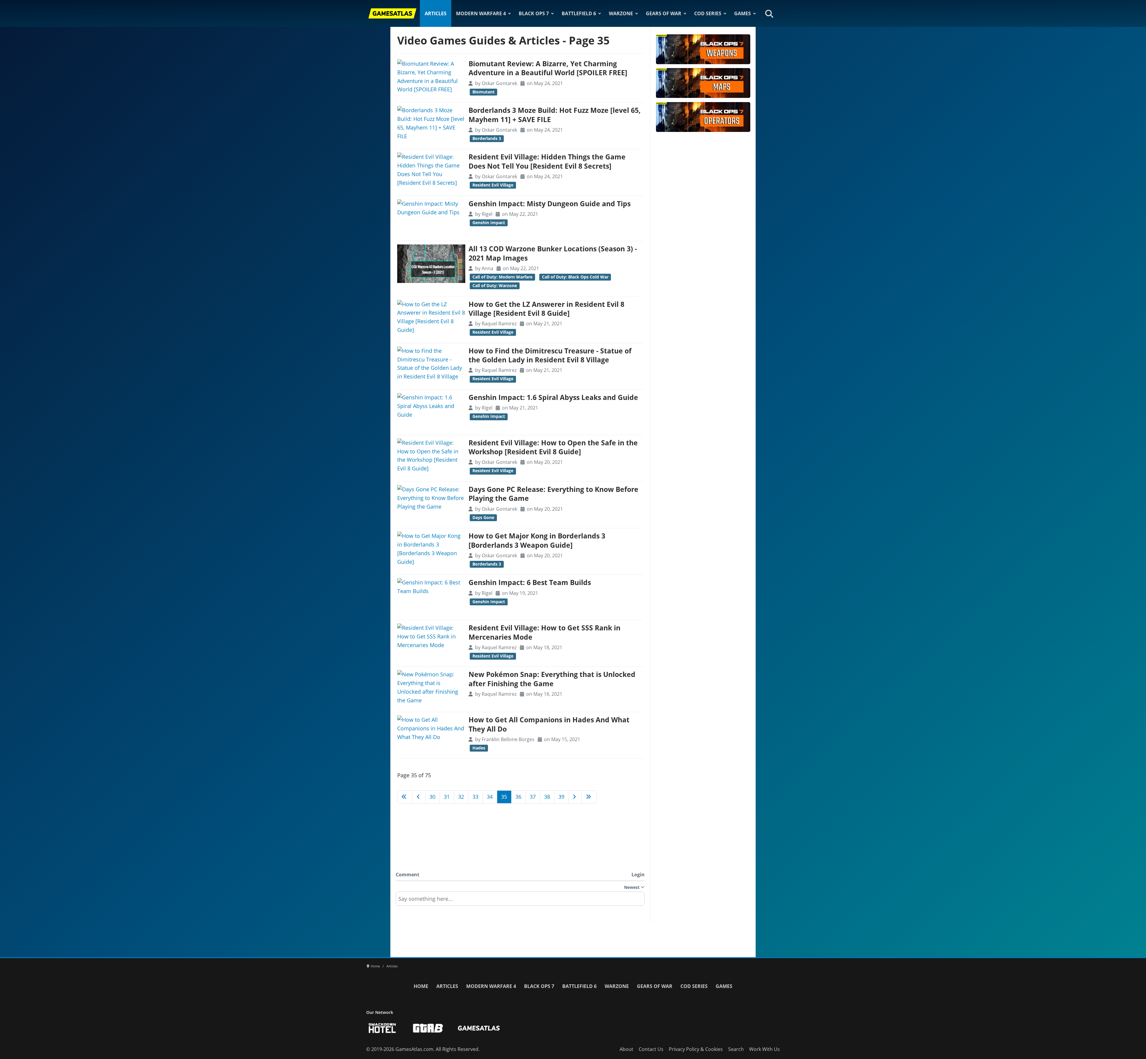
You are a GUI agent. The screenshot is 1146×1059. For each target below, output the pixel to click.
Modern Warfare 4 (481, 13)
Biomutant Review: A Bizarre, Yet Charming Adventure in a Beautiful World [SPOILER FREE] (548, 68)
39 (561, 796)
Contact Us (651, 1049)
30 (432, 796)
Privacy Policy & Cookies (696, 1049)
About (626, 1049)
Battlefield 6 (579, 13)
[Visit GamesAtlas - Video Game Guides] (479, 1028)
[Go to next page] (575, 797)
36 (518, 796)
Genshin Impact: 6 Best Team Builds (530, 582)
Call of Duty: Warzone (494, 285)
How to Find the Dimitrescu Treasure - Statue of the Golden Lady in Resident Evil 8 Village (550, 355)
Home (421, 986)
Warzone (621, 13)
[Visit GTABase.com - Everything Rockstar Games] (428, 1028)
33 (475, 796)
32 (461, 796)
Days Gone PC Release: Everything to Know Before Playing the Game (553, 494)
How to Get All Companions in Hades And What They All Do (549, 724)
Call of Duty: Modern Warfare (502, 277)
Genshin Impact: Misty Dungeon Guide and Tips (550, 203)
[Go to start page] (405, 797)
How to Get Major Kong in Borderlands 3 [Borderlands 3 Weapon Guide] (537, 540)
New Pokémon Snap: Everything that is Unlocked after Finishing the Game (552, 679)
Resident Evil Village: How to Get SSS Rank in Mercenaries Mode (544, 632)
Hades (478, 748)
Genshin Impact (488, 222)
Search (736, 1049)
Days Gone (483, 517)
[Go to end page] (589, 797)
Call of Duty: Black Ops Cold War (575, 277)
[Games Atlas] (392, 13)
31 (447, 796)
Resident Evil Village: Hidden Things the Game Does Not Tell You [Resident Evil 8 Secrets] (547, 161)
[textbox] (520, 900)
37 (533, 796)
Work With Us (764, 1049)
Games (742, 13)
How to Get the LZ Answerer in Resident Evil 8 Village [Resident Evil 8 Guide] (546, 309)
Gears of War (663, 13)
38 (547, 796)
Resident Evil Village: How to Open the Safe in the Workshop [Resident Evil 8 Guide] (553, 447)
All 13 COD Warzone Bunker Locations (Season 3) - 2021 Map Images (553, 253)
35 (504, 796)
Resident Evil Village (492, 185)
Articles (435, 13)
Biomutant (483, 92)
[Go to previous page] (419, 797)
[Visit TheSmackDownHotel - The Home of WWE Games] (382, 1028)
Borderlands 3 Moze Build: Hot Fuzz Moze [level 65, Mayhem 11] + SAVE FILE (555, 115)
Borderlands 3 (486, 138)
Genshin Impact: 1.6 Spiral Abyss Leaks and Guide (553, 397)
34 (490, 796)
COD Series (707, 13)
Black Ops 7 (534, 13)
